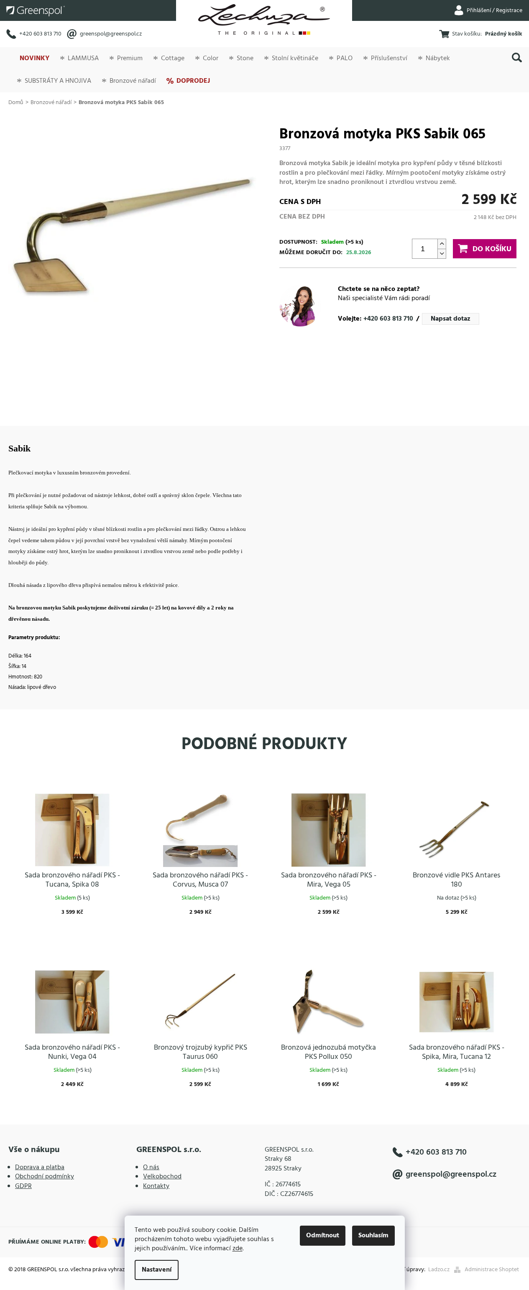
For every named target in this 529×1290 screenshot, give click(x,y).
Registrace (509, 10)
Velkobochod (162, 1176)
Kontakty (156, 1186)
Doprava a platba (39, 1167)
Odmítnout (322, 1235)
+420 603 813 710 (40, 34)
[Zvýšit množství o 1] (441, 244)
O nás (151, 1167)
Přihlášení (479, 10)
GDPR (23, 1186)
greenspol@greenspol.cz (111, 34)
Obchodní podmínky (44, 1176)
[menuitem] (34, 58)
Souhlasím (373, 1235)
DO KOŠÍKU (492, 249)
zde (238, 1248)
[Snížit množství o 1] (441, 253)
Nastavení (156, 1270)
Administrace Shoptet (492, 1270)
